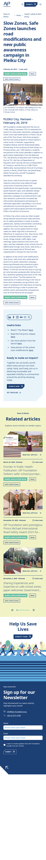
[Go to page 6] (25, 610)
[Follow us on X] (29, 317)
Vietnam (19, 462)
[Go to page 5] (23, 610)
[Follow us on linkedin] (9, 317)
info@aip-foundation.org (17, 712)
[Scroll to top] (7, 767)
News (18, 15)
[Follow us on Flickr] (21, 317)
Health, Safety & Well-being (33, 15)
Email (5, 733)
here (31, 330)
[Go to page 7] (27, 610)
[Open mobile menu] (40, 4)
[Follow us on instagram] (17, 317)
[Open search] (22, 4)
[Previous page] (12, 610)
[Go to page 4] (22, 610)
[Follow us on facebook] (13, 317)
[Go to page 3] (20, 610)
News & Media (6, 15)
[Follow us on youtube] (25, 317)
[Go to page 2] (18, 610)
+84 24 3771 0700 (14, 715)
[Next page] (33, 610)
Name (5, 723)
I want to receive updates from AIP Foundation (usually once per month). (23, 745)
